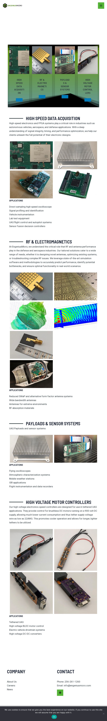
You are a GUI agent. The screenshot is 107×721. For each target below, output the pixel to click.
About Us (12, 681)
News (10, 689)
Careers (11, 685)
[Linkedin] (60, 693)
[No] (103, 713)
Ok (54, 717)
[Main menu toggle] (101, 5)
